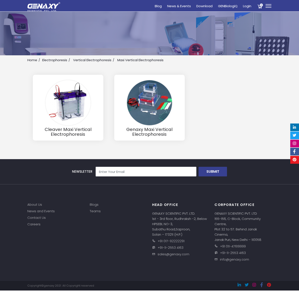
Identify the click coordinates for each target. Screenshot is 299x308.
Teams (95, 211)
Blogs (94, 204)
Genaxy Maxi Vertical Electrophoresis (149, 131)
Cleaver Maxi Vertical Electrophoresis (68, 131)
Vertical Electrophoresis (92, 60)
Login (247, 6)
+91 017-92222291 (171, 241)
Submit (212, 171)
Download (204, 6)
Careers (33, 224)
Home (32, 60)
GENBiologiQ (227, 6)
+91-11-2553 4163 (170, 247)
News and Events (41, 211)
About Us (34, 204)
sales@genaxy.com (173, 254)
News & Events (179, 6)
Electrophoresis (54, 60)
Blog (158, 6)
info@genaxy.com (234, 259)
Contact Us (36, 217)
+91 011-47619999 (233, 246)
